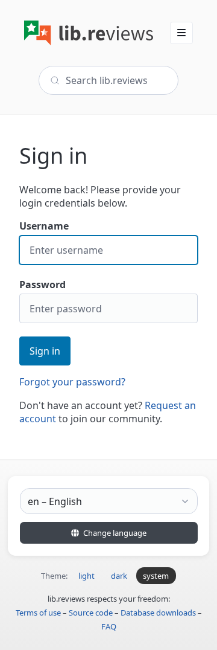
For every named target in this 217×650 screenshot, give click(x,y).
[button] (181, 32)
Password (42, 284)
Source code (91, 612)
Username (44, 226)
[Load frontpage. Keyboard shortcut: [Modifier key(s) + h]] (88, 33)
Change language (113, 532)
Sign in (45, 351)
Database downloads (158, 612)
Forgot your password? (72, 381)
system (156, 575)
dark (119, 575)
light (86, 575)
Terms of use (38, 612)
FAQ (108, 626)
